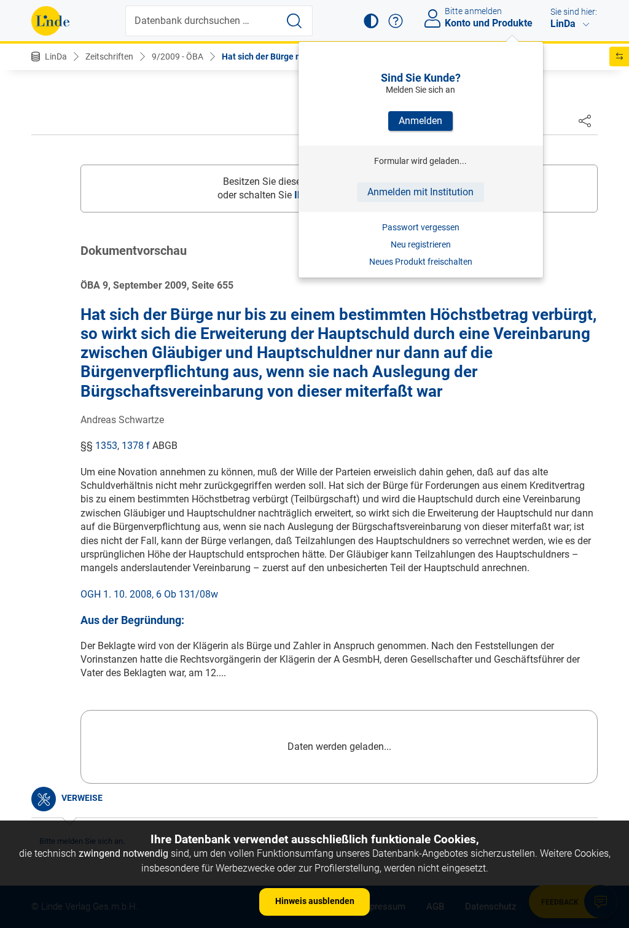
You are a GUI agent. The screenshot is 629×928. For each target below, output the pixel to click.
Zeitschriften (109, 56)
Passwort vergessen (420, 227)
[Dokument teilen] (585, 120)
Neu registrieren (421, 244)
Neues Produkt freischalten (420, 262)
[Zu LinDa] (50, 21)
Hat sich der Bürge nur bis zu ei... (286, 56)
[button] (371, 21)
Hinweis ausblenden (314, 901)
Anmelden (420, 121)
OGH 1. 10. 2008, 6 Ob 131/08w (149, 594)
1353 (106, 445)
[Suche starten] (294, 21)
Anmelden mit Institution (420, 192)
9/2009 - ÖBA (177, 56)
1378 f (136, 445)
